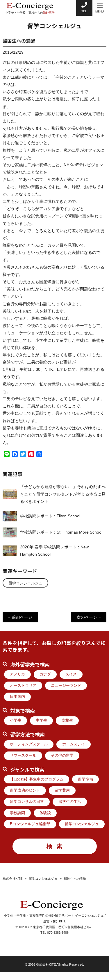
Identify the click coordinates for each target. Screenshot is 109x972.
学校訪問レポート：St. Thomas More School (61, 532)
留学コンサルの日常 (27, 802)
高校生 (67, 720)
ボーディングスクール (29, 744)
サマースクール (23, 756)
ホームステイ (73, 744)
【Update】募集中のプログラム (36, 779)
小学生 (15, 720)
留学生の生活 (69, 802)
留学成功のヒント (25, 790)
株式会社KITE (12, 878)
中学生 (41, 720)
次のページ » (89, 617)
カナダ (45, 674)
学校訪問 (17, 813)
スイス (71, 674)
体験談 (45, 813)
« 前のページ (20, 617)
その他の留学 (62, 756)
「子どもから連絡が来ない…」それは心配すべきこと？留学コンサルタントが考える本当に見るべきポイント (63, 493)
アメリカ (17, 674)
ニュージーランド (66, 686)
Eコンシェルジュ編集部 (30, 824)
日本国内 (17, 697)
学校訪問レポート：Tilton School (50, 516)
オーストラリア (23, 686)
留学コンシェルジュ (25, 583)
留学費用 (62, 790)
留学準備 (85, 779)
